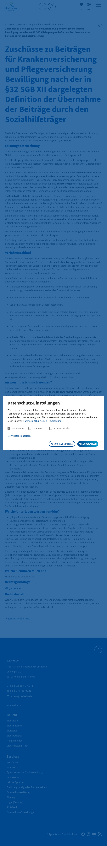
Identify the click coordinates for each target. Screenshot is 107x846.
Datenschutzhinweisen (35, 421)
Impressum (55, 421)
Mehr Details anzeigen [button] (19, 435)
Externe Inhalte (62, 428)
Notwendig (18, 428)
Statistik (37, 428)
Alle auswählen (88, 443)
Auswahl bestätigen (62, 443)
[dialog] (53, 423)
